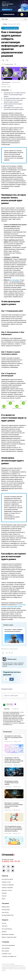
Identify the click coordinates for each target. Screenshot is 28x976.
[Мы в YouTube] (13, 866)
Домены (4, 931)
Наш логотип (5, 912)
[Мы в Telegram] (4, 866)
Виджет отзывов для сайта (9, 937)
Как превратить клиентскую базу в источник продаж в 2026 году (13, 737)
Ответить (6, 708)
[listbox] (8, 19)
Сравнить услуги (6, 882)
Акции (3, 898)
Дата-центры (5, 951)
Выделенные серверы (8, 934)
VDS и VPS (4, 926)
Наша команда (6, 948)
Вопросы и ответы (7, 890)
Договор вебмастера (7, 915)
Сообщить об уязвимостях (9, 956)
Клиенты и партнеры (7, 887)
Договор (4, 893)
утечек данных (14, 280)
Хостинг (4, 923)
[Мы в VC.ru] (8, 870)
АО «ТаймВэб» (11, 964)
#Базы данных (5, 84)
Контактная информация (8, 945)
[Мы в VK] (8, 866)
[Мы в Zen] (13, 870)
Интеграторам (6, 909)
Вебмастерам (5, 906)
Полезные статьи (6, 953)
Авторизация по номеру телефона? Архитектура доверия (12, 782)
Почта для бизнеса (7, 928)
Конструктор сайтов (7, 879)
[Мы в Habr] (4, 870)
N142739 (17, 967)
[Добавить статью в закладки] (15, 64)
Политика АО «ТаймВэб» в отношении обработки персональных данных (14, 969)
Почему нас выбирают (8, 884)
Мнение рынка (6, 82)
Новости (4, 896)
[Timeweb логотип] (14, 854)
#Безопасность (16, 82)
